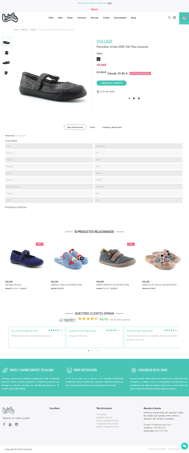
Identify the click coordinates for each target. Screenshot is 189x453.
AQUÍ (109, 3)
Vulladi (8, 281)
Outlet (106, 17)
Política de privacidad (177, 449)
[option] (6, 41)
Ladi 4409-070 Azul (13, 285)
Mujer (70, 17)
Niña (51, 17)
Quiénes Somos (104, 417)
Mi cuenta (101, 414)
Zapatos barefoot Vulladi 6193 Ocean (112, 285)
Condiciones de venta (156, 449)
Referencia (9, 136)
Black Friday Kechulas (108, 426)
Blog (133, 17)
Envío (92, 127)
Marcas (94, 17)
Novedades (120, 17)
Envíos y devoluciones (108, 420)
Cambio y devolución (112, 127)
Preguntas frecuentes (107, 423)
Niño (60, 17)
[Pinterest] (139, 98)
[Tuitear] (134, 98)
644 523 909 (161, 430)
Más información (75, 127)
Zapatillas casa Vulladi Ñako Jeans (66, 285)
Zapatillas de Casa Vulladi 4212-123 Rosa (159, 285)
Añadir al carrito (111, 83)
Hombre (82, 17)
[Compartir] (129, 98)
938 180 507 (159, 427)
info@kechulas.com (161, 424)
